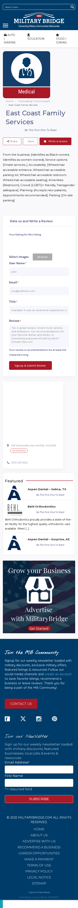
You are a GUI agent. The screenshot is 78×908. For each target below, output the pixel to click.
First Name (14, 776)
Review (15, 321)
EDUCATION (35, 38)
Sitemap (39, 883)
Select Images (19, 257)
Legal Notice (39, 877)
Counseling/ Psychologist (34, 101)
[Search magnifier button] (72, 7)
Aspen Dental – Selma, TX (47, 489)
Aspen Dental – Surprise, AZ (49, 539)
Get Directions (19, 450)
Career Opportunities (39, 853)
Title (13, 302)
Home (10, 101)
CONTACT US (21, 704)
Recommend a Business (39, 847)
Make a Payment (39, 859)
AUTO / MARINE (10, 38)
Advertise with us (39, 841)
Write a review (57, 141)
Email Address (17, 762)
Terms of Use (39, 865)
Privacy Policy (39, 871)
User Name (17, 263)
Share (13, 141)
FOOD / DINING (61, 40)
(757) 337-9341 (19, 462)
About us (39, 835)
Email (14, 282)
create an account (58, 674)
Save (30, 141)
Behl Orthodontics (42, 506)
